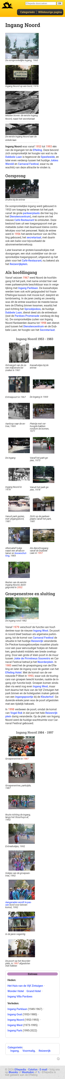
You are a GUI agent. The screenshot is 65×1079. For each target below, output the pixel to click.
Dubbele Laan (13, 156)
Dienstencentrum (20, 216)
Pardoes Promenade (27, 315)
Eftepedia (20, 1069)
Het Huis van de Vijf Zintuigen (25, 985)
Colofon (33, 1069)
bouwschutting (16, 554)
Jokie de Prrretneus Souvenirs (32, 658)
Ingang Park (15, 1030)
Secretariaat (47, 330)
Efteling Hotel (13, 672)
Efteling (37, 150)
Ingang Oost (15, 1014)
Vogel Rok (16, 712)
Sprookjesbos (32, 309)
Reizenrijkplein (18, 264)
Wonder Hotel (16, 991)
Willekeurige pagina (50, 12)
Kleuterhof (47, 696)
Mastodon (28, 1072)
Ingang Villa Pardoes (20, 996)
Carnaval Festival (28, 164)
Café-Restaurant (24, 220)
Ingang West (40, 630)
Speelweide (48, 156)
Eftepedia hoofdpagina (7, 5)
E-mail (43, 1069)
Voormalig (28, 1050)
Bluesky (13, 1072)
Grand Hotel (33, 991)
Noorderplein (45, 662)
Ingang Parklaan (28, 288)
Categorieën (27, 12)
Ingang (14, 1050)
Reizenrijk (37, 641)
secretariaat (34, 237)
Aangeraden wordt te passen (18, 903)
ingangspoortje (24, 696)
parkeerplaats (31, 213)
